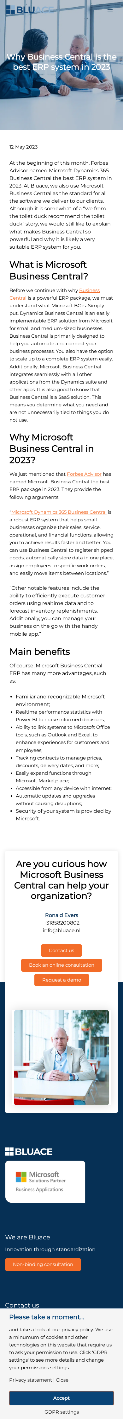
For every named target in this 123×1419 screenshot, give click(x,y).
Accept (61, 1398)
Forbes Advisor (84, 474)
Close (62, 1380)
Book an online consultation (61, 965)
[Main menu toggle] (110, 9)
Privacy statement (30, 1380)
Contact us (61, 950)
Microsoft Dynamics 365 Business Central (59, 512)
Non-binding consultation (43, 1264)
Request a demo (61, 980)
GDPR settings (61, 1412)
